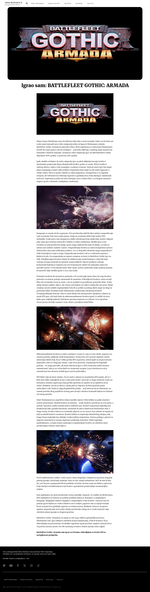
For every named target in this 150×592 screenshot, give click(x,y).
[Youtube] (11, 565)
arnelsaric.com (56, 587)
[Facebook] (17, 565)
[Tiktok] (38, 565)
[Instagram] (31, 565)
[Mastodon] (4, 565)
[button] (27, 3)
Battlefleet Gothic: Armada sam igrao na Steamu (58, 532)
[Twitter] (24, 565)
